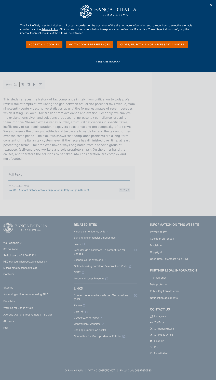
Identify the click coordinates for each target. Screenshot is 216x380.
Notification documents (164, 297)
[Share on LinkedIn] (28, 85)
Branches (9, 301)
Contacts (8, 274)
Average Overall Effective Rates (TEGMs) (27, 314)
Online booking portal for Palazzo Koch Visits (101, 266)
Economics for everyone (88, 259)
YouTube (159, 322)
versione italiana (108, 63)
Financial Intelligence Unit (89, 231)
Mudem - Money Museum (89, 278)
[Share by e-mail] (41, 85)
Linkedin (159, 341)
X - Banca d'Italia (164, 328)
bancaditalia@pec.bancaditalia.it (28, 261)
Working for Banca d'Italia (18, 307)
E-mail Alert (161, 353)
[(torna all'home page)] (25, 228)
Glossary (8, 321)
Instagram (160, 316)
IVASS (77, 243)
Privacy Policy (50, 29)
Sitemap (8, 287)
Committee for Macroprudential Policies (98, 336)
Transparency (158, 277)
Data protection (159, 284)
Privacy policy (158, 231)
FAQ (5, 328)
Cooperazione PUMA (86, 317)
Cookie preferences (162, 238)
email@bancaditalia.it (24, 267)
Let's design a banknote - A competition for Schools (99, 251)
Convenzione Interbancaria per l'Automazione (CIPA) (101, 297)
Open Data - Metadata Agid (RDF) (170, 258)
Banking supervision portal (90, 330)
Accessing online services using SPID (25, 294)
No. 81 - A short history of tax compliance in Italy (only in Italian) (48, 190)
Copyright (156, 252)
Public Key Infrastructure (165, 291)
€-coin (78, 305)
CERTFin (79, 311)
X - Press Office (163, 334)
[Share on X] (23, 85)
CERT (77, 272)
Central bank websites (87, 323)
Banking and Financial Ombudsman (95, 237)
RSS (156, 347)
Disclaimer (156, 245)
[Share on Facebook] (34, 85)
